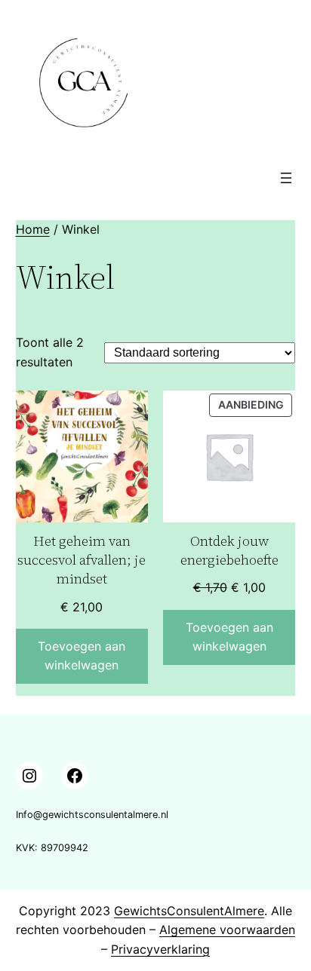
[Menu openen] (286, 178)
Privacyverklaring (160, 949)
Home (33, 229)
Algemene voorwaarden (227, 929)
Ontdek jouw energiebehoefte (229, 550)
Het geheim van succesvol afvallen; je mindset (81, 559)
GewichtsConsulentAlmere (189, 910)
